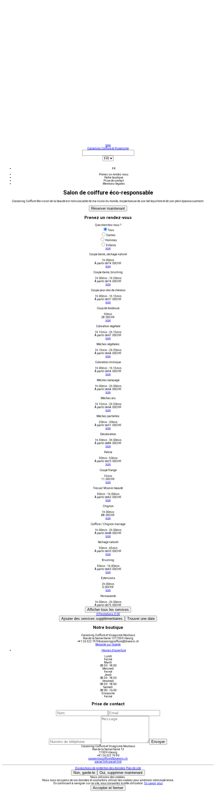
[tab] (114, 650)
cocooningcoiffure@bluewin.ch (108, 758)
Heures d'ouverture (114, 650)
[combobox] (108, 160)
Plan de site (133, 768)
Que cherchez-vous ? (108, 225)
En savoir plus (153, 783)
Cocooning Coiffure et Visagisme (108, 148)
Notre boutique (113, 177)
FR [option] (113, 168)
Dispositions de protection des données (100, 768)
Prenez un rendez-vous (114, 174)
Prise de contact (114, 180)
